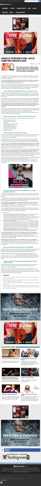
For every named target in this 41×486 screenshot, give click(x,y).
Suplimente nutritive (21, 8)
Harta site (21, 478)
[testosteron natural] (20, 411)
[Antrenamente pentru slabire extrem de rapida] (20, 43)
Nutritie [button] (12, 8)
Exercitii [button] (11, 12)
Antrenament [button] (5, 8)
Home (2, 15)
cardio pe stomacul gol (32, 158)
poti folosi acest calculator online (23, 220)
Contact (17, 478)
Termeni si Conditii (13, 478)
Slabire (29, 8)
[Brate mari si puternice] (20, 306)
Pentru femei (5, 12)
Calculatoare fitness (20, 12)
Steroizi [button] (34, 8)
